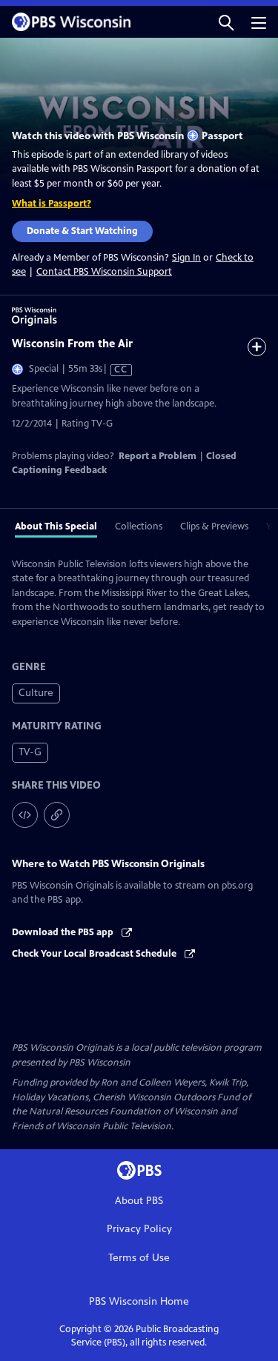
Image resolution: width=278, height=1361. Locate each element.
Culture (36, 692)
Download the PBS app (64, 932)
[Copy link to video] (57, 815)
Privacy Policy (139, 1229)
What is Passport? (51, 204)
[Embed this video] (25, 815)
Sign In (186, 258)
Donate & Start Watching (82, 231)
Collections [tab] (138, 526)
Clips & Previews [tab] (214, 526)
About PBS (139, 1200)
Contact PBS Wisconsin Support (104, 272)
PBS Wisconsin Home (139, 1301)
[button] (226, 22)
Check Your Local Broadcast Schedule (95, 954)
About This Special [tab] (56, 526)
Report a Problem (157, 456)
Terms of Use (139, 1257)
